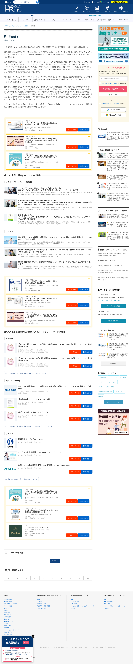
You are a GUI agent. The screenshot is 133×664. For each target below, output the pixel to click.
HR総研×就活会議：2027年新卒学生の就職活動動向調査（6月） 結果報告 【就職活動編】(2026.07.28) (117, 346)
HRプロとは (106, 2)
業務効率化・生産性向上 (105, 391)
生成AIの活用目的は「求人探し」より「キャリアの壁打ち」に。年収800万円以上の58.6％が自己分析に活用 (118, 186)
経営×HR (107, 11)
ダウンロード (72, 129)
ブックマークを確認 (113, 306)
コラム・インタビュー (76, 20)
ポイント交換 (8, 634)
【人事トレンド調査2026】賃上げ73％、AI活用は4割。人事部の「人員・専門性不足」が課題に (117, 177)
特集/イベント (8, 614)
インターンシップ (103, 387)
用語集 (26, 26)
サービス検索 (8, 601)
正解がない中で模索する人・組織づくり (110, 265)
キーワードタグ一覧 (113, 402)
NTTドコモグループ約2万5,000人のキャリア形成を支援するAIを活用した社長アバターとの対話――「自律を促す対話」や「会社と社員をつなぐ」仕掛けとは (118, 197)
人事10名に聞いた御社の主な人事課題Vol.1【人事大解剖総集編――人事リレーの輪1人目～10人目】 (117, 225)
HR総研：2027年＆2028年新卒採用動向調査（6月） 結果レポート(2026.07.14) (117, 355)
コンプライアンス (119, 391)
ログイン (88, 2)
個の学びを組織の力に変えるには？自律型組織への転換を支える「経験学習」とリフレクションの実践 (118, 216)
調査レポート (112, 20)
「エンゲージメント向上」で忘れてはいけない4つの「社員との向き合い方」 (113, 272)
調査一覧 (113, 363)
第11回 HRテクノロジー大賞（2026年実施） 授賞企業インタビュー (113, 279)
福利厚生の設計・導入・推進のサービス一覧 (22, 479)
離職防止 (101, 396)
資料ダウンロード (39, 20)
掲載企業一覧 (8, 632)
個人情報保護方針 (45, 647)
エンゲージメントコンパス (121, 11)
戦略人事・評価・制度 (43, 606)
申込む (75, 352)
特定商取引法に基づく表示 (79, 647)
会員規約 (116, 83)
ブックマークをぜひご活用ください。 (109, 300)
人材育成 (39, 601)
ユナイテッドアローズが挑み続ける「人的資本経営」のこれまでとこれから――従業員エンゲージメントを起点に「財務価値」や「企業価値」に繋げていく (118, 236)
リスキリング (102, 382)
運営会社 (33, 647)
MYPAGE (96, 2)
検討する (85, 129)
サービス (25, 20)
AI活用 (112, 387)
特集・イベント (89, 20)
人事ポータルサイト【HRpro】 (13, 26)
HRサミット (76, 11)
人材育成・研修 (75, 601)
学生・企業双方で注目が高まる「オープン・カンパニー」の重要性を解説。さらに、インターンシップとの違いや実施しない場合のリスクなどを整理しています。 (118, 136)
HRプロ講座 (7, 617)
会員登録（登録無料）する (113, 89)
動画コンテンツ (123, 20)
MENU (9, 2)
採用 (38, 599)
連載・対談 (7, 612)
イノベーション (112, 382)
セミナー (54, 20)
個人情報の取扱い (106, 83)
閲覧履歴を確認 (113, 321)
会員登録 (119, 2)
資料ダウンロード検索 (10, 604)
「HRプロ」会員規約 (97, 647)
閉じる (33, 636)
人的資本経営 (102, 377)
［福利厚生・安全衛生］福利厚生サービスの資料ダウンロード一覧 (30, 426)
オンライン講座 (101, 20)
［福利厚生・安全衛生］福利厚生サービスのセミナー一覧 (27, 373)
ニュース (65, 20)
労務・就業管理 (41, 608)
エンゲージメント (113, 377)
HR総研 (97, 11)
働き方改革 (123, 377)
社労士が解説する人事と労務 (106, 260)
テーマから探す (8, 599)
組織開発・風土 (41, 604)
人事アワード (86, 11)
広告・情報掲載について (61, 647)
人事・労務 (74, 604)
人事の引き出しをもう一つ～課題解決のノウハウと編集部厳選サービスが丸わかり (113, 254)
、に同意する (113, 83)
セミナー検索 (8, 606)
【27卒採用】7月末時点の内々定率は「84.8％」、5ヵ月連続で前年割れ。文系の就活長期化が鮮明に (117, 155)
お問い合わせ (111, 647)
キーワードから (11, 20)
